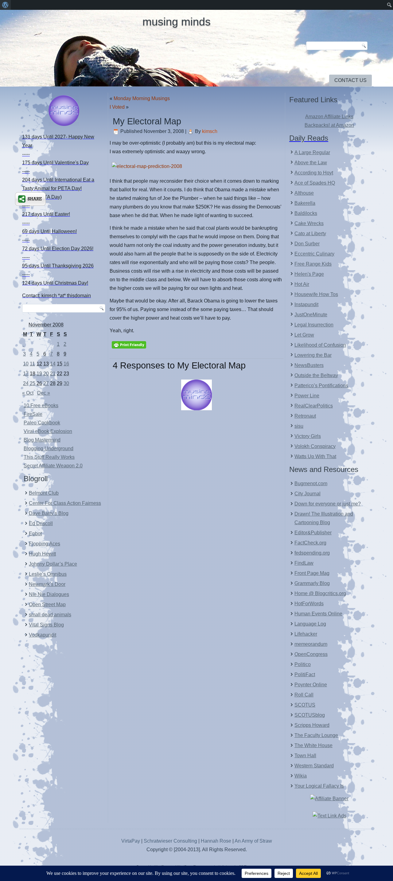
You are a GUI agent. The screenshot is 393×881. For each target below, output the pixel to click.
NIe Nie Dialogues (49, 594)
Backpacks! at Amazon (329, 125)
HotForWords (309, 603)
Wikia (300, 775)
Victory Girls (307, 436)
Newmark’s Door (47, 584)
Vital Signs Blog (46, 624)
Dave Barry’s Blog (48, 513)
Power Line (306, 395)
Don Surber (307, 243)
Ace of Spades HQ (314, 182)
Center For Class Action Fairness (65, 503)
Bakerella (304, 203)
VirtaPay (131, 841)
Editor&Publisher (313, 532)
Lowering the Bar (313, 355)
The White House (313, 745)
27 (46, 383)
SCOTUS (304, 705)
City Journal (307, 493)
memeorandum (310, 644)
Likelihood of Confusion (320, 345)
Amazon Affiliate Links (329, 116)
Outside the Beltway (316, 375)
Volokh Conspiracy (315, 446)
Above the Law (310, 162)
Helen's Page (309, 274)
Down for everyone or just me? (327, 503)
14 (53, 363)
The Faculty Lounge (316, 735)
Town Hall (305, 755)
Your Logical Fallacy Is (319, 786)
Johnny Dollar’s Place (53, 564)
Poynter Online (310, 684)
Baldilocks (305, 213)
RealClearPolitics (313, 405)
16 (66, 363)
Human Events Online (318, 613)
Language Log (310, 623)
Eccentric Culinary (314, 253)
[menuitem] (5, 5)
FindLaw (303, 563)
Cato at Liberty (310, 233)
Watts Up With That (315, 456)
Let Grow (304, 334)
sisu (298, 426)
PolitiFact (304, 674)
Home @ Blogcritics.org (320, 593)
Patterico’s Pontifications (321, 385)
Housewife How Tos (316, 294)
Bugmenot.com (310, 483)
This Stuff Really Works (49, 457)
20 (46, 373)
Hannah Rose (216, 841)
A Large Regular (312, 152)
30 (66, 383)
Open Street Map (47, 604)
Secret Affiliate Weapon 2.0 (53, 465)
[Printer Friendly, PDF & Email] (129, 344)
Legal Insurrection (313, 324)
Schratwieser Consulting (170, 841)
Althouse (304, 193)
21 (53, 373)
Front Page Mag (311, 573)
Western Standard (314, 765)
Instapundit (306, 304)
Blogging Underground (48, 448)
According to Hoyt (313, 172)
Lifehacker (305, 634)
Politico (302, 664)
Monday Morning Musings (142, 98)
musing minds (176, 21)
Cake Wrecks (309, 223)
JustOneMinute (310, 314)
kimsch (209, 131)
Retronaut (305, 416)
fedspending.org (312, 552)
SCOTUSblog (309, 715)
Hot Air (301, 284)
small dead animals (50, 614)
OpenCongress (311, 654)
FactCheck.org (310, 542)
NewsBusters (309, 365)
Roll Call (303, 694)
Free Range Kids (313, 264)
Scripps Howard (311, 725)
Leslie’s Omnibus (48, 574)
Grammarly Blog (312, 583)
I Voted (117, 107)
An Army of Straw (253, 841)
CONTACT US (350, 80)
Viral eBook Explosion (48, 431)
